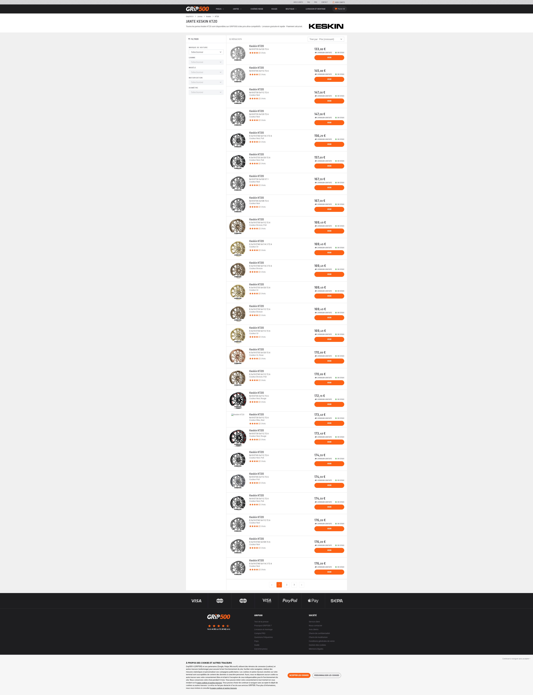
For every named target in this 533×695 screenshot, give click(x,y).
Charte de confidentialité (319, 633)
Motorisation (196, 78)
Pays (256, 641)
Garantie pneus (260, 648)
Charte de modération (318, 637)
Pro (315, 2)
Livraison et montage (315, 9)
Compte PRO (259, 633)
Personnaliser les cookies (326, 675)
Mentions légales (316, 648)
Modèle (192, 68)
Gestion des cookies (317, 645)
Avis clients (298, 2)
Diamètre (193, 88)
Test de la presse (261, 621)
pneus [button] (219, 9)
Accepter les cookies (299, 675)
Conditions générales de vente (322, 641)
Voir (329, 58)
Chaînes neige (257, 9)
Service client (314, 621)
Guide (256, 645)
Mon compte (340, 2)
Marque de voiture (198, 47)
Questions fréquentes (263, 637)
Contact (324, 2)
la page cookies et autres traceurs (223, 688)
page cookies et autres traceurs (209, 682)
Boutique (290, 9)
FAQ (308, 2)
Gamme (192, 58)
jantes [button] (236, 9)
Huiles (274, 9)
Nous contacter (315, 625)
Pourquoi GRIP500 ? (263, 625)
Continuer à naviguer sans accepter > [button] (516, 658)
